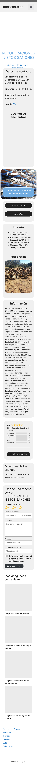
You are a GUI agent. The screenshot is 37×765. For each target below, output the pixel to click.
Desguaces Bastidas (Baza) (17, 613)
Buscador (7, 732)
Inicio (7, 65)
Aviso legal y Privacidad (13, 729)
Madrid (15, 65)
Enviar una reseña (14, 566)
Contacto (7, 736)
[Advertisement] (18, 31)
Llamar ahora (18, 205)
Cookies (6, 739)
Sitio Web (18, 214)
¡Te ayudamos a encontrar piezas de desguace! (18, 192)
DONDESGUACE (13, 7)
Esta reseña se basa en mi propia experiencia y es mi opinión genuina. (20, 558)
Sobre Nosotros (9, 746)
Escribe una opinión (18, 454)
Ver (15, 104)
